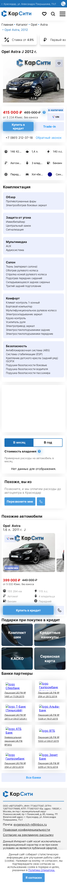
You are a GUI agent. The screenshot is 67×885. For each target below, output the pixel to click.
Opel (34, 24)
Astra (44, 24)
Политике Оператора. (41, 870)
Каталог (22, 24)
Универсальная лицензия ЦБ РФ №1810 (13, 741)
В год (48, 442)
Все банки (33, 777)
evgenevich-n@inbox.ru (30, 824)
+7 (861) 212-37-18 (19, 137)
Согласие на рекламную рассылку (28, 835)
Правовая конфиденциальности (26, 830)
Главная (7, 24)
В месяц (19, 442)
